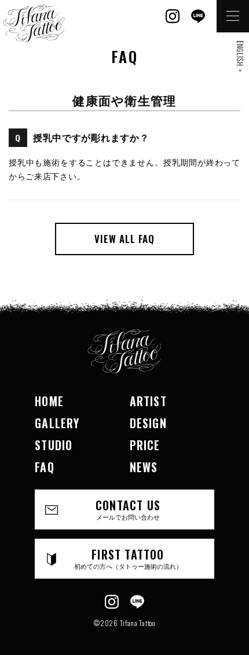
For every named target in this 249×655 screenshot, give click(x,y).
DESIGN (148, 423)
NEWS (144, 467)
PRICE (145, 445)
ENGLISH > (240, 56)
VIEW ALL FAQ (124, 238)
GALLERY (57, 423)
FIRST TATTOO (128, 558)
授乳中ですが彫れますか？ (91, 137)
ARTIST (148, 401)
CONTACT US (128, 508)
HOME (49, 401)
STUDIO (53, 445)
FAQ (44, 467)
